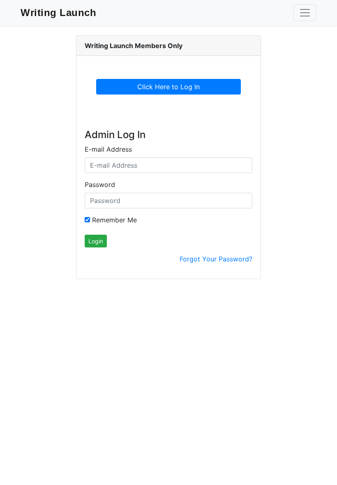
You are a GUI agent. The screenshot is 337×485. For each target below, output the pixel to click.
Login (95, 241)
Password (100, 184)
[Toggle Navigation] (304, 13)
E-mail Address (108, 149)
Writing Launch (58, 12)
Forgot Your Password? (216, 259)
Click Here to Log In (168, 87)
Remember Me (113, 220)
